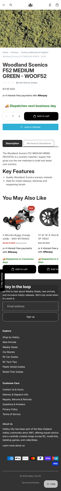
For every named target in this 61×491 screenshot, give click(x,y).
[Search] (10, 4)
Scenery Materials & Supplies (34, 52)
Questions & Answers (14, 404)
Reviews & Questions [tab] (39, 143)
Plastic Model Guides (14, 366)
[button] (30, 127)
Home (5, 52)
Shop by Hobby (11, 337)
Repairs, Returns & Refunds (17, 399)
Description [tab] (12, 143)
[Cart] (57, 4)
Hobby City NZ (34, 476)
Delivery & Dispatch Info (15, 394)
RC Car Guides (10, 357)
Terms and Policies (30, 482)
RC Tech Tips (10, 361)
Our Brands (9, 352)
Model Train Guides (13, 371)
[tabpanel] (30, 168)
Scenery (15, 52)
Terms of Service (11, 414)
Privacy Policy (10, 409)
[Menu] (3, 5)
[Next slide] (52, 239)
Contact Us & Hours (13, 389)
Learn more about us (14, 445)
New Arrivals (9, 342)
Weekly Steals (10, 347)
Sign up (31, 316)
